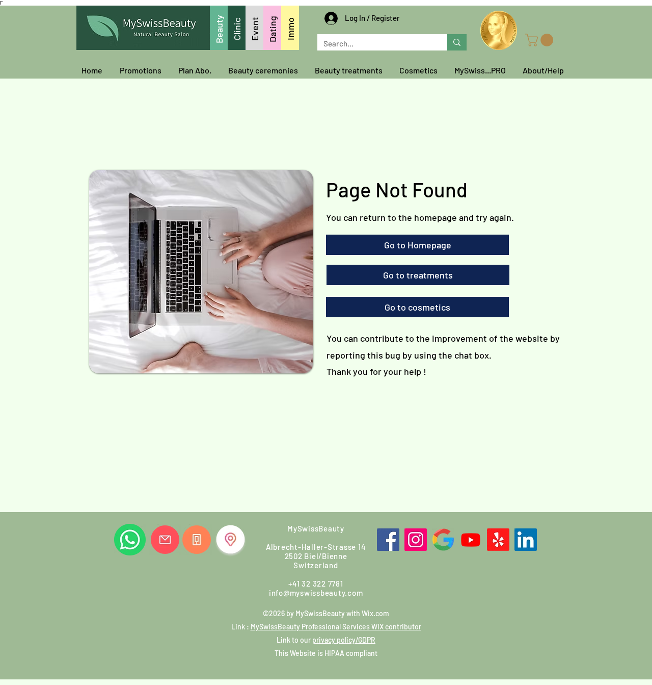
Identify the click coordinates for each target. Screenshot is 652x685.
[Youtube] (470, 539)
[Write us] (165, 539)
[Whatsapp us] (130, 539)
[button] (540, 40)
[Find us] (230, 539)
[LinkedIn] (525, 539)
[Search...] (457, 42)
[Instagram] (415, 539)
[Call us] (196, 539)
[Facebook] (388, 539)
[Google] (443, 539)
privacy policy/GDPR (343, 640)
